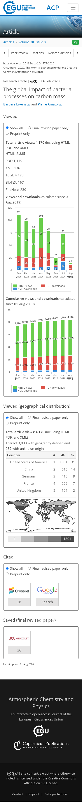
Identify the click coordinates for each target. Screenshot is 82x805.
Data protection (55, 794)
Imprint (33, 794)
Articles (8, 42)
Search (47, 602)
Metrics (38, 53)
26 (19, 602)
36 (19, 650)
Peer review (19, 53)
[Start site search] (75, 42)
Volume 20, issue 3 (32, 42)
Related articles (59, 53)
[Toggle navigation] (73, 7)
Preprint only (20, 133)
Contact (17, 794)
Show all (16, 128)
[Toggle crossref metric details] (19, 590)
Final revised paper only (50, 128)
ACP (53, 7)
